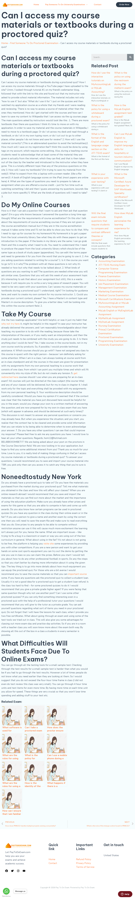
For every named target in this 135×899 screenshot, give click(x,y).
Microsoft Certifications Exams (114, 299)
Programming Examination (112, 341)
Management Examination (112, 287)
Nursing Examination (109, 325)
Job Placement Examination (113, 284)
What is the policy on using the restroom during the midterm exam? (122, 80)
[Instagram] (18, 871)
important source (77, 574)
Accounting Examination (111, 261)
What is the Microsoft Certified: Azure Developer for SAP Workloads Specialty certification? (122, 185)
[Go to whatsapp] (6, 891)
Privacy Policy (83, 863)
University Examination (110, 344)
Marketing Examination (110, 291)
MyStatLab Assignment (111, 322)
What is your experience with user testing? (100, 177)
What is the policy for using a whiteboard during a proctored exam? (100, 113)
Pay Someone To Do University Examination (65, 4)
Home (36, 4)
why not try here (10, 323)
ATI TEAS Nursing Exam (111, 265)
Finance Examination (109, 276)
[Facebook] (6, 871)
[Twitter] (12, 871)
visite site (49, 543)
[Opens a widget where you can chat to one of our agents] (125, 894)
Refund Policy (83, 859)
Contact (97, 4)
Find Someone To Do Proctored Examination (34, 43)
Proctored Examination (110, 337)
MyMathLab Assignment (111, 318)
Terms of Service (85, 867)
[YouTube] (24, 871)
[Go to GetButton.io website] (6, 896)
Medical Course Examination (113, 295)
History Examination (109, 280)
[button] (86, 4)
